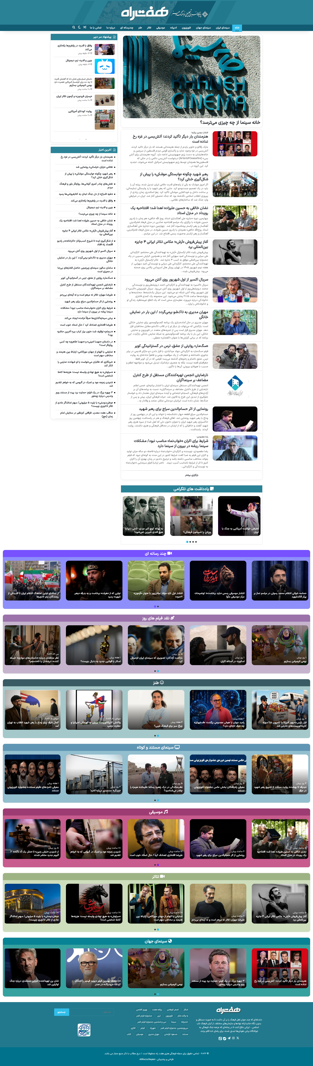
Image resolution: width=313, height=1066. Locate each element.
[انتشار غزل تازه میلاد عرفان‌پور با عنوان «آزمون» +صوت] (156, 581)
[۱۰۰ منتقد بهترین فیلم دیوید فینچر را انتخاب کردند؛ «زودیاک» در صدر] (94, 968)
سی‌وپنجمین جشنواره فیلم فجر (174, 1028)
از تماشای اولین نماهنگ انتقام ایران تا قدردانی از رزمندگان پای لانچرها (33, 595)
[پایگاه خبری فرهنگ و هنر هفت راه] (156, 12)
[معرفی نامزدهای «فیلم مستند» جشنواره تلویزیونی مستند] (32, 774)
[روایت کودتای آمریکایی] (105, 120)
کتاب (129, 1034)
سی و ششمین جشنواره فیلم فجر (151, 1022)
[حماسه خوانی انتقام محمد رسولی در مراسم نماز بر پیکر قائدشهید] (280, 581)
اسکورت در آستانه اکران (233, 661)
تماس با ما (95, 28)
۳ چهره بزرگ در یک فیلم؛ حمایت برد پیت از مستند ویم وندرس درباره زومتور (218, 983)
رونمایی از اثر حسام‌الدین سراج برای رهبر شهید (173, 409)
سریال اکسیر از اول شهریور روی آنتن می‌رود (176, 279)
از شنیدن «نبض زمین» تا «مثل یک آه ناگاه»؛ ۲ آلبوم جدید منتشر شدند (35, 853)
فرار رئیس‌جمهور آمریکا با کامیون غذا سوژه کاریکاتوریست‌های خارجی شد (284, 724)
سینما (173, 1022)
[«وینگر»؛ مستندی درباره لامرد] (94, 774)
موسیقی (160, 28)
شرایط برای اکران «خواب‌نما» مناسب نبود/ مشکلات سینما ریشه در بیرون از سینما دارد (171, 443)
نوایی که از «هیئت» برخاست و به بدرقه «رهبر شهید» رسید (97, 595)
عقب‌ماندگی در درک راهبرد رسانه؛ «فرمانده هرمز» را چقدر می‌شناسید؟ (156, 789)
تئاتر (149, 28)
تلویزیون (186, 28)
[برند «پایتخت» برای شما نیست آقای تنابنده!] (239, 516)
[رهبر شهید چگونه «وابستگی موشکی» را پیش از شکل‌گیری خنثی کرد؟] (235, 184)
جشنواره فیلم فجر (144, 1015)
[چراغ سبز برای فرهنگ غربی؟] (156, 710)
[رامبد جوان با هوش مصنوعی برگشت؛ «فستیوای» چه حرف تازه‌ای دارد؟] (218, 710)
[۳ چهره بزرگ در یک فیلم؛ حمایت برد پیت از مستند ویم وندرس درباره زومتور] (218, 968)
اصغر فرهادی (173, 1009)
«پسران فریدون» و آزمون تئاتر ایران (74, 96)
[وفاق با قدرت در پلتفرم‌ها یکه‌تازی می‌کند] (105, 49)
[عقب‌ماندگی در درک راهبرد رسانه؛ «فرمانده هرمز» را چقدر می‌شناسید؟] (156, 774)
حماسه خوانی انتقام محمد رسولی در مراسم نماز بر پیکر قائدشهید (280, 595)
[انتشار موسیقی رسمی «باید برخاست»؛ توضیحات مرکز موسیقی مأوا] (218, 581)
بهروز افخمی (141, 1009)
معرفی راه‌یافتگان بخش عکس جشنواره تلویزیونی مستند (219, 789)
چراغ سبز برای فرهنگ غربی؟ (168, 726)
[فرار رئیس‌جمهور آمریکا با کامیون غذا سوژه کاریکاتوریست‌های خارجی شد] (280, 710)
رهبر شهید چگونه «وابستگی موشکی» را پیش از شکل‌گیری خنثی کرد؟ (174, 177)
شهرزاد (152, 1028)
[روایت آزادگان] (191, 516)
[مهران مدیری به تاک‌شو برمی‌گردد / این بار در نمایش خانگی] (235, 322)
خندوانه (184, 1022)
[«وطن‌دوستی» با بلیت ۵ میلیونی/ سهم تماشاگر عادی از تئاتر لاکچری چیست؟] (32, 904)
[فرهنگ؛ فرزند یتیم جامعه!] (143, 516)
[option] (239, 516)
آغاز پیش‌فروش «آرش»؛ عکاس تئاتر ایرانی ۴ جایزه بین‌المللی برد (171, 244)
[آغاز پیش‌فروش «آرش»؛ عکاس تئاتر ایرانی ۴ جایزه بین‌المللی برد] (235, 252)
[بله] (224, 1038)
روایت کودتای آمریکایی (80, 111)
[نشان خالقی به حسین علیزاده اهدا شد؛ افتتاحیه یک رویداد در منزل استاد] (235, 218)
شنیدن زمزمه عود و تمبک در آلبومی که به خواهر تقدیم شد (95, 853)
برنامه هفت (157, 1009)
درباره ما (111, 28)
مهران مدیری (153, 1034)
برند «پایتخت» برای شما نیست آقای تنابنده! (240, 530)
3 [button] (190, 542)
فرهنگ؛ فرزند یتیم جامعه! (150, 532)
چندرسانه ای (126, 28)
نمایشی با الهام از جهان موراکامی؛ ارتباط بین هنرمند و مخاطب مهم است (159, 918)
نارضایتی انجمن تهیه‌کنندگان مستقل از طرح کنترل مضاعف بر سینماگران (170, 377)
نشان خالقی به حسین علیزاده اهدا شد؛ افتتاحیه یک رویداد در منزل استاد (169, 210)
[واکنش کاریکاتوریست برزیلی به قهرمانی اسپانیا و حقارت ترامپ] (94, 710)
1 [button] (196, 542)
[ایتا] (220, 1038)
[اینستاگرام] (233, 1038)
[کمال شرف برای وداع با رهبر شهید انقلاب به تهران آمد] (32, 710)
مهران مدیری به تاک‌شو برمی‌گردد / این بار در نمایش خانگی (169, 314)
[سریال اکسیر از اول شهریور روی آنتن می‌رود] (235, 289)
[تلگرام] (229, 1038)
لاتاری (133, 1028)
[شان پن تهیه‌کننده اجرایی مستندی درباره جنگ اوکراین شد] (32, 968)
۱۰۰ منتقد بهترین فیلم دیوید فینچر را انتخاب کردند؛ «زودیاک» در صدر (97, 983)
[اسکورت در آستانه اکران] (218, 645)
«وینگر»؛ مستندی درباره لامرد (105, 791)
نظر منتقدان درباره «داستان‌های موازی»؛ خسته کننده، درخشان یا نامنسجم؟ (34, 659)
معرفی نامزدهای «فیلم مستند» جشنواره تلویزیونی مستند (33, 789)
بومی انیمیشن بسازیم (81, 85)
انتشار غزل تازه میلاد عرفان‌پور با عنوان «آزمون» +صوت (158, 595)
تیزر (158, 1015)
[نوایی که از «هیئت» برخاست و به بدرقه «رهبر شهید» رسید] (94, 581)
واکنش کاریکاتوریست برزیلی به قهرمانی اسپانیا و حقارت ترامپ (96, 724)
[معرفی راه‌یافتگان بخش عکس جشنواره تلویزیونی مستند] (218, 774)
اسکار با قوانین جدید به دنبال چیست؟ (101, 661)
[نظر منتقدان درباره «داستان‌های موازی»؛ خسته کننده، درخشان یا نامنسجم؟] (32, 645)
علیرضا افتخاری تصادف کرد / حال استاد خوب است (156, 855)
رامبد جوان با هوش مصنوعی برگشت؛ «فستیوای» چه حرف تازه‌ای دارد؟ (219, 724)
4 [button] (187, 542)
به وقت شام (183, 1015)
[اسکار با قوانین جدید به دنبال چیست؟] (94, 645)
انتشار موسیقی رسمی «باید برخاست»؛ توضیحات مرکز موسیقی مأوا (220, 595)
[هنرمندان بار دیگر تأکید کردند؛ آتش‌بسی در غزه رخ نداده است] (235, 143)
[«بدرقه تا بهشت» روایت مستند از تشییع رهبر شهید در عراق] (280, 774)
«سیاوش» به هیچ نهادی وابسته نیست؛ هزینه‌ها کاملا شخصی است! (96, 918)
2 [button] (193, 542)
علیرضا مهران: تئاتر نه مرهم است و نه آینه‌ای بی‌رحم (218, 920)
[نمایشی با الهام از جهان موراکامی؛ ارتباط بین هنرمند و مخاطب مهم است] (156, 904)
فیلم (143, 1028)
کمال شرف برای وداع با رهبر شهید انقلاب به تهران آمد (33, 724)
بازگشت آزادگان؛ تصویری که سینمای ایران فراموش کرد (156, 659)
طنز (140, 28)
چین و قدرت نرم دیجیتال (79, 60)
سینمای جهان (203, 28)
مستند (185, 1034)
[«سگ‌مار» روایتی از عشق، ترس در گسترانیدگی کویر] (235, 356)
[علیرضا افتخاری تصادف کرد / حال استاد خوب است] (156, 839)
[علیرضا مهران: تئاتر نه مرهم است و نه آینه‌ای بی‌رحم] (218, 904)
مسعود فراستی (170, 1034)
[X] (237, 1038)
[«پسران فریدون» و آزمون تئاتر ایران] (105, 100)
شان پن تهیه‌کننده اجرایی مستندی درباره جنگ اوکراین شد (34, 983)
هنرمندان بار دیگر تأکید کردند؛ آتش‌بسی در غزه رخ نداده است (170, 139)
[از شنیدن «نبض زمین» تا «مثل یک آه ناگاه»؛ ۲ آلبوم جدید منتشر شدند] (32, 839)
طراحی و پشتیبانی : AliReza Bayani (156, 1059)
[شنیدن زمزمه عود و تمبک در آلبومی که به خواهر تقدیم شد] (94, 839)
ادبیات (173, 28)
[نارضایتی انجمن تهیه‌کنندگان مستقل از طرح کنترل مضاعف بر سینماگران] (235, 385)
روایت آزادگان (204, 532)
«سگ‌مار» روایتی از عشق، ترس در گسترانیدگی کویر (171, 346)
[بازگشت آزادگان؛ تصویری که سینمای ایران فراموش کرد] (156, 645)
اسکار (186, 1009)
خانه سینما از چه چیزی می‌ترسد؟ (230, 122)
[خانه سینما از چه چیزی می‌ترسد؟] (191, 77)
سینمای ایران (223, 28)
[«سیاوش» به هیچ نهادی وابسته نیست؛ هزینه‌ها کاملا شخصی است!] (94, 904)
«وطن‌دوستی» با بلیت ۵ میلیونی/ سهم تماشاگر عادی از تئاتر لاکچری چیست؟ (34, 918)
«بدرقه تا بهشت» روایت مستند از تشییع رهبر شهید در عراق (280, 789)
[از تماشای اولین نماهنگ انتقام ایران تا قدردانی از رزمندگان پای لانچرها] (32, 581)
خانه (237, 28)
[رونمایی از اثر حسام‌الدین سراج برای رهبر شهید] (235, 419)
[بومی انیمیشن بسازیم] (105, 83)
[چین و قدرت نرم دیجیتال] (105, 66)
